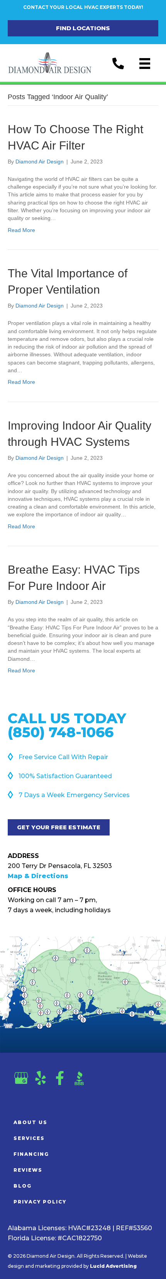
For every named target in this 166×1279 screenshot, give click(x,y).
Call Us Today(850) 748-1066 (67, 725)
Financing (31, 1154)
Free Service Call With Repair (63, 757)
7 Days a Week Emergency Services (74, 795)
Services (29, 1138)
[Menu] (144, 63)
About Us (30, 1122)
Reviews (28, 1170)
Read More (21, 230)
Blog (23, 1186)
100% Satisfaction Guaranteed (65, 776)
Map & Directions (38, 876)
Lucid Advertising (113, 1266)
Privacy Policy (40, 1202)
